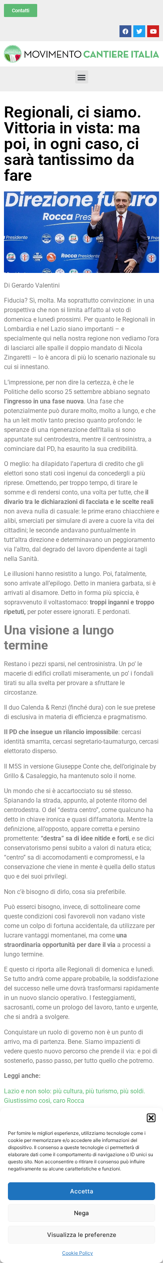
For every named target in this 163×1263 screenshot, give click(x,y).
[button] (151, 1118)
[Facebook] (125, 31)
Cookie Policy (77, 1253)
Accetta (81, 1191)
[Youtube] (153, 31)
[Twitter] (139, 31)
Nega (81, 1213)
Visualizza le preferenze (81, 1234)
